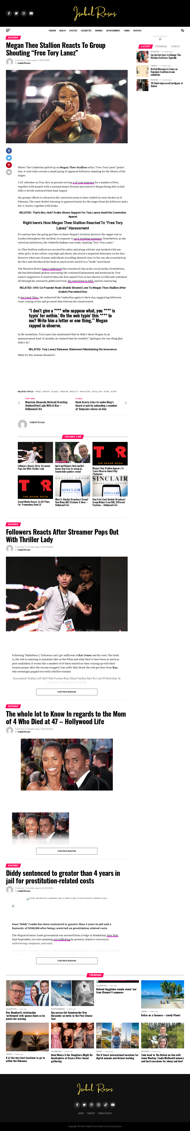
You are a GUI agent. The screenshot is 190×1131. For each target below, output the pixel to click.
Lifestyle (73, 30)
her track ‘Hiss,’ (30, 297)
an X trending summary (87, 238)
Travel (127, 30)
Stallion (97, 392)
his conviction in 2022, (81, 281)
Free (39, 392)
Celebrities (86, 30)
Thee (107, 392)
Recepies (137, 30)
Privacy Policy (105, 1113)
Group (46, 392)
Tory (114, 392)
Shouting (85, 392)
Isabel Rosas (24, 63)
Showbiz (99, 30)
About (81, 1113)
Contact (91, 1113)
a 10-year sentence (83, 182)
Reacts (74, 392)
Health (62, 30)
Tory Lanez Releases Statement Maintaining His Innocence (79, 349)
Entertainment (113, 30)
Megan (64, 392)
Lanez (56, 392)
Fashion (52, 30)
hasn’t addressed (52, 268)
